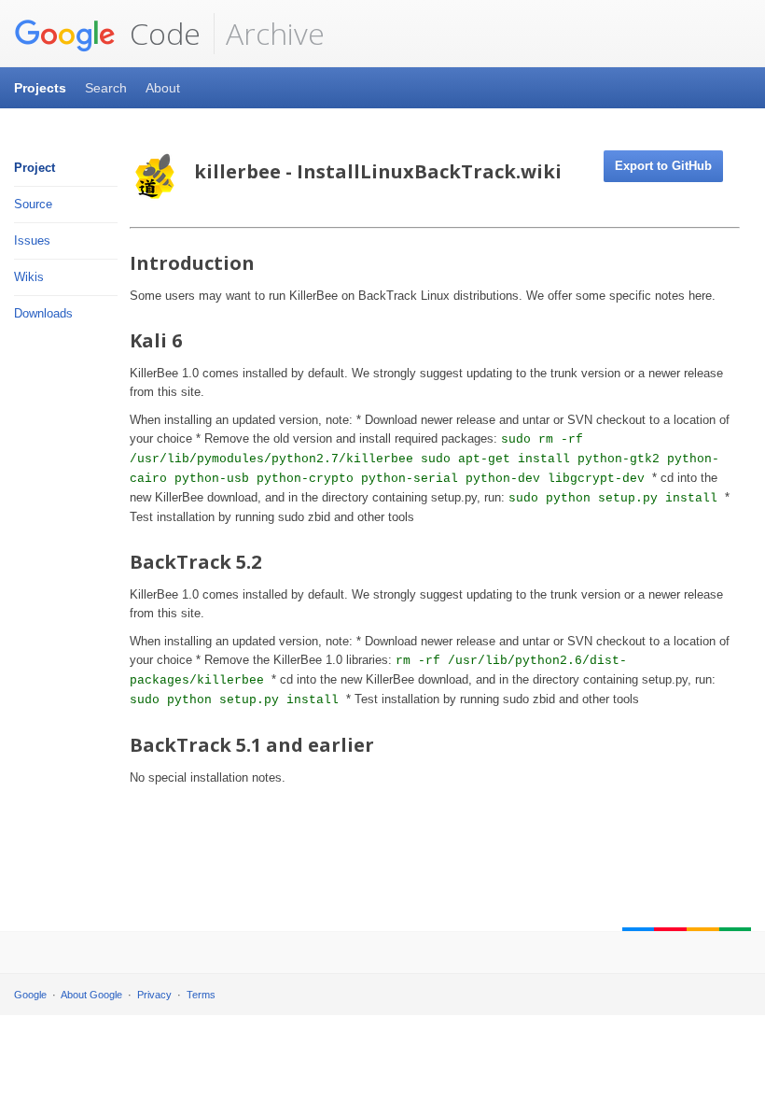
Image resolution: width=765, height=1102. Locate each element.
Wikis (29, 277)
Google (30, 994)
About (163, 87)
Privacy (154, 994)
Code (161, 33)
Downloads (43, 313)
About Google (91, 994)
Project (34, 168)
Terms (201, 994)
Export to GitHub (663, 166)
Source (33, 204)
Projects (40, 87)
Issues (32, 240)
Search (106, 87)
